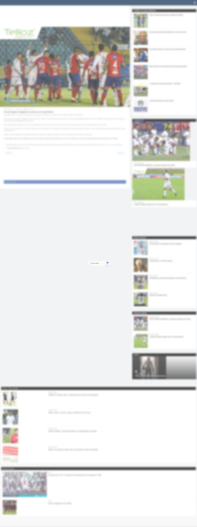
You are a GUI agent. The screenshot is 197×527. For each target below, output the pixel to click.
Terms (108, 265)
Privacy (106, 265)
